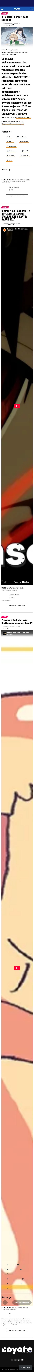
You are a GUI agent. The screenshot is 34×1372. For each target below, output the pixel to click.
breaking (16, 588)
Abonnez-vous (25, 1368)
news (28, 179)
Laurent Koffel (8, 224)
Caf (5, 628)
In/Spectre (21, 179)
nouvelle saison (16, 181)
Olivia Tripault (8, 25)
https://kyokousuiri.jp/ (23, 118)
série (24, 181)
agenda (15, 587)
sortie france (6, 590)
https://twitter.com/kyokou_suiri (13, 124)
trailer (15, 590)
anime (15, 179)
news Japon (6, 181)
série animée (6, 183)
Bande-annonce (7, 588)
